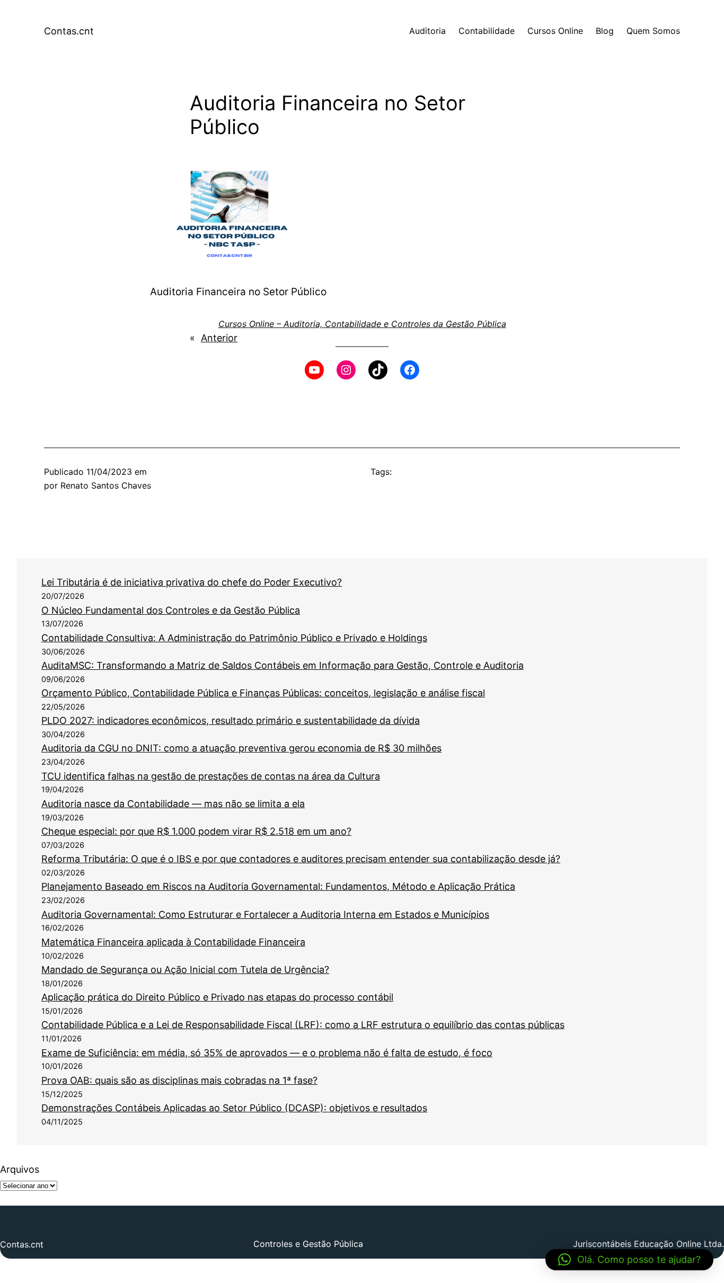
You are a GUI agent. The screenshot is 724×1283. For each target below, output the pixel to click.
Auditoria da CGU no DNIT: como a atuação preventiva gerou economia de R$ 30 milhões (241, 748)
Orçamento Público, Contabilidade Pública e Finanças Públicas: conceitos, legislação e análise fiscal (263, 692)
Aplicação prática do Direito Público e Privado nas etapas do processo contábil (217, 997)
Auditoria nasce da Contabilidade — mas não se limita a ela (173, 803)
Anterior (219, 337)
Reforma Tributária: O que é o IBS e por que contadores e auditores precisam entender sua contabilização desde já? (300, 858)
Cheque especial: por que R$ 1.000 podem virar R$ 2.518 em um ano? (196, 831)
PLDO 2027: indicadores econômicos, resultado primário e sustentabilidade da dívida (230, 720)
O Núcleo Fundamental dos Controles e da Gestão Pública (170, 610)
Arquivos (19, 1169)
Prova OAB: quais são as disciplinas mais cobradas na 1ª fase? (179, 1080)
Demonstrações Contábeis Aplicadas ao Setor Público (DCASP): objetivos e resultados (234, 1107)
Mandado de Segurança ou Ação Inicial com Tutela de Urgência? (185, 969)
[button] (629, 1259)
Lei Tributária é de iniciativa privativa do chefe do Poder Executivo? (191, 582)
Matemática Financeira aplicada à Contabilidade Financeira (173, 942)
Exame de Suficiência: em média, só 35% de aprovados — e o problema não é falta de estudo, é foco (266, 1052)
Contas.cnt (69, 31)
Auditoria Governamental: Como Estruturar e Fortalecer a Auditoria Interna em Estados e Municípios (265, 914)
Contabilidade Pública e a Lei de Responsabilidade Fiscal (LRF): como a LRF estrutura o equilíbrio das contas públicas (302, 1024)
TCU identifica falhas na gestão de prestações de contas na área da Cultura (210, 776)
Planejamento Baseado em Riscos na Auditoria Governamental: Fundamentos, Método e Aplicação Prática (278, 886)
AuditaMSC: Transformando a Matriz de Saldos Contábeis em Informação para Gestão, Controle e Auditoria (282, 665)
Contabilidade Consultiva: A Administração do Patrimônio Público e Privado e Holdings (234, 637)
